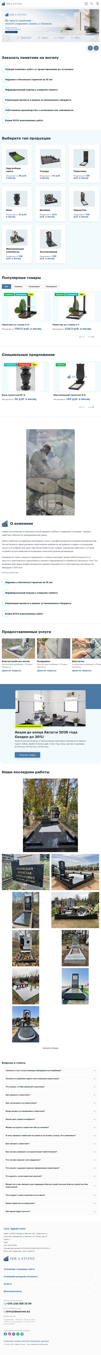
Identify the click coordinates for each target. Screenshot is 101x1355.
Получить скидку (27, 755)
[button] (90, 48)
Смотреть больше (50, 1048)
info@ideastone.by (18, 1311)
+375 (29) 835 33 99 (19, 1304)
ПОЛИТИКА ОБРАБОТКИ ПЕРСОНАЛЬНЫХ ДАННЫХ (26, 1341)
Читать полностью (10, 573)
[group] (26, 310)
